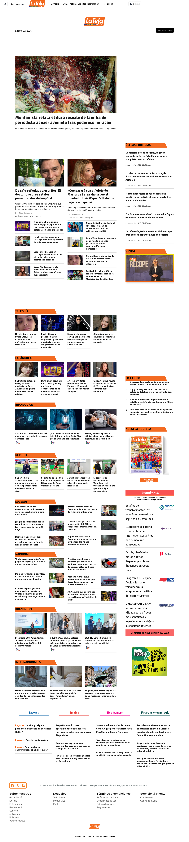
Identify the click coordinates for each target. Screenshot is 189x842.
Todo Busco (59, 797)
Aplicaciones (15, 814)
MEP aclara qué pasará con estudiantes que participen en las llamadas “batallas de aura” (82, 596)
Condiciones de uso (106, 801)
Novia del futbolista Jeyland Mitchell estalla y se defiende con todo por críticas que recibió (100, 227)
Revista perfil (15, 807)
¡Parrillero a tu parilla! (31, 740)
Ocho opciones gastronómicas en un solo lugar (31, 748)
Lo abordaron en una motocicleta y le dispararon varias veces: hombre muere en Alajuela (29, 510)
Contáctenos (146, 797)
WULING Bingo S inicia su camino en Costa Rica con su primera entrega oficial (99, 641)
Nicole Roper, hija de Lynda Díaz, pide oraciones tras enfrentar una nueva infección (100, 260)
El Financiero (16, 804)
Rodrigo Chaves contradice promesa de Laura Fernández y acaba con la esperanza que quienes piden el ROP (155, 762)
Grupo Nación (16, 797)
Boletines (14, 817)
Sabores (13, 811)
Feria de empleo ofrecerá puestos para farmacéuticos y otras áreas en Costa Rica (73, 758)
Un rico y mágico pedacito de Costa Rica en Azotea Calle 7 (33, 729)
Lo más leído (56, 4)
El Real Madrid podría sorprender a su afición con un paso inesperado (114, 754)
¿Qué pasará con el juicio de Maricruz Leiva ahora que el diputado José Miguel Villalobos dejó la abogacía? (91, 196)
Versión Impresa (17, 821)
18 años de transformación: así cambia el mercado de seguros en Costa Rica (31, 436)
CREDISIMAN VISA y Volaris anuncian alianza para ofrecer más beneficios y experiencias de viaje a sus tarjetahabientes (65, 642)
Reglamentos (103, 807)
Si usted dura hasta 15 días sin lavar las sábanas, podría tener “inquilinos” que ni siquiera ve (65, 694)
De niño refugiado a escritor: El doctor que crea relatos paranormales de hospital (38, 194)
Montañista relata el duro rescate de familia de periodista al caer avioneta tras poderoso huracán (63, 120)
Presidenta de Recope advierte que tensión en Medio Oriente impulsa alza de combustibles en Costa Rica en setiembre (82, 564)
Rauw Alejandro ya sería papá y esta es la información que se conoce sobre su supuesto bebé (78, 339)
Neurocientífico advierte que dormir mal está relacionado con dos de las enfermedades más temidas (30, 694)
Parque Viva (59, 801)
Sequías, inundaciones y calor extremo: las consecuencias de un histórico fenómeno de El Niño (100, 694)
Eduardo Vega (24, 213)
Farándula (91, 4)
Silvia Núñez (76, 214)
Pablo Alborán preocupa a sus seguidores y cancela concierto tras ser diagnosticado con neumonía (52, 341)
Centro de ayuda (148, 801)
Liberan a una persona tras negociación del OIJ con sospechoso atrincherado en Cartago (82, 525)
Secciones (15, 4)
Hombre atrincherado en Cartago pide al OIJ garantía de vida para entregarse (48, 240)
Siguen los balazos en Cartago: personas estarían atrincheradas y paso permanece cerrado (48, 256)
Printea (56, 804)
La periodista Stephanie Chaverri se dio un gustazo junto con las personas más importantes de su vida (26, 484)
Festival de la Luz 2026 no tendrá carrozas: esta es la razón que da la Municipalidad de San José (100, 275)
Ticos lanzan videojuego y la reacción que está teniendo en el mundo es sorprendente (113, 743)
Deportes (82, 4)
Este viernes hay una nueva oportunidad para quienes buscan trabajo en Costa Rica (73, 746)
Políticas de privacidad (108, 797)
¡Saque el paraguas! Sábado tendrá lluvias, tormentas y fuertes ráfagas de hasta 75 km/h (29, 526)
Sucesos (101, 4)
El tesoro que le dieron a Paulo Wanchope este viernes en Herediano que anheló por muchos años (104, 484)
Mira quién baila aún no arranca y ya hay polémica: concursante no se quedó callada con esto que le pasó (48, 226)
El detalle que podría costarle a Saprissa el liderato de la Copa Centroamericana (52, 482)
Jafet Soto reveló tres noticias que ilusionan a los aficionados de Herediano (78, 482)
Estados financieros (106, 804)
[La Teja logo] (37, 3)
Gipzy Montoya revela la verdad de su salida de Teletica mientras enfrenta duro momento (47, 271)
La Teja (13, 801)
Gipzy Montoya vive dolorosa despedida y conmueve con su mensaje (104, 338)
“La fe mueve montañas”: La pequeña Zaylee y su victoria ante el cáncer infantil (30, 562)
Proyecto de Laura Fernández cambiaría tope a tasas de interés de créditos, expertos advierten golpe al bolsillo (154, 747)
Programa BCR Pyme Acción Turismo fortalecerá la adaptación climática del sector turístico (29, 642)
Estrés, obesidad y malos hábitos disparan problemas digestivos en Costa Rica (99, 436)
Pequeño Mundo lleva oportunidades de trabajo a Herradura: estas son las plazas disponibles (81, 581)
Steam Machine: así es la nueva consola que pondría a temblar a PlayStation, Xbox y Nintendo (114, 729)
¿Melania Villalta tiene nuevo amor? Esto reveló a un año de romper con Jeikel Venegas (78, 386)
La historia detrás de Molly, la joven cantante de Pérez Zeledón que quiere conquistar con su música (26, 387)
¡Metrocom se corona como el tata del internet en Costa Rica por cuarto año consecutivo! (65, 436)
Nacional (109, 4)
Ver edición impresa (149, 480)
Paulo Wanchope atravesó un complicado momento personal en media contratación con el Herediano (101, 243)
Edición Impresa (166, 30)
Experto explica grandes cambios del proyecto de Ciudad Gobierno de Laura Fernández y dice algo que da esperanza (30, 593)
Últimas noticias (70, 4)
